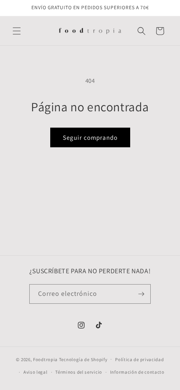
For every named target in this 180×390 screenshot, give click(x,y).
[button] (17, 31)
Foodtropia (45, 359)
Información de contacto (137, 372)
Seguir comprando (90, 137)
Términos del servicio (78, 372)
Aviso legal (35, 372)
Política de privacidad (139, 359)
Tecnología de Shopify (83, 359)
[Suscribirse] (141, 294)
